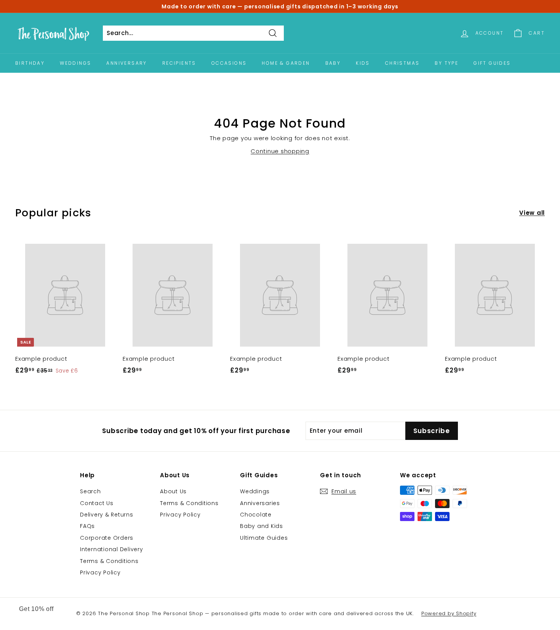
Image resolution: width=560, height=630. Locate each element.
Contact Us (97, 503)
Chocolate (256, 514)
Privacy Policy (100, 572)
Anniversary (126, 63)
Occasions (229, 63)
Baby (333, 63)
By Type (446, 63)
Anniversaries (260, 503)
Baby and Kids (261, 526)
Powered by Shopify (449, 613)
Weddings (75, 63)
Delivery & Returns (106, 514)
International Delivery (111, 549)
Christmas (402, 63)
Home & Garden (286, 63)
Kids (363, 63)
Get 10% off (36, 609)
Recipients (179, 63)
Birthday (30, 63)
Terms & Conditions (109, 561)
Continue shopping (280, 151)
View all (532, 213)
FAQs (87, 526)
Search (90, 491)
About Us (173, 491)
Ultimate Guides (264, 538)
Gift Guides (492, 63)
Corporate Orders (106, 538)
